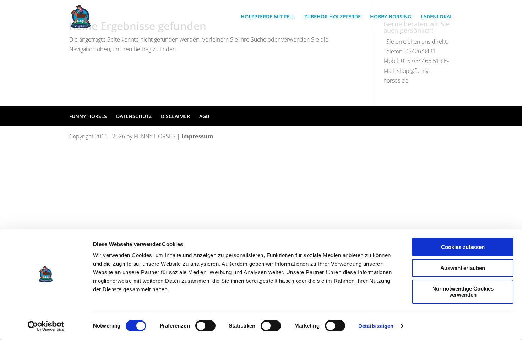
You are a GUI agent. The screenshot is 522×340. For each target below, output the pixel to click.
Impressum (197, 136)
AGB (204, 116)
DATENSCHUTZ (134, 116)
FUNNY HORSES (88, 116)
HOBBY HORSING (390, 17)
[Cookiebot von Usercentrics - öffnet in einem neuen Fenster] (46, 326)
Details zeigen (375, 326)
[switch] (205, 325)
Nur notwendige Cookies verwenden (463, 292)
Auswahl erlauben (462, 268)
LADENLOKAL (436, 17)
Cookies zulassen (463, 247)
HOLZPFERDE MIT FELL (268, 17)
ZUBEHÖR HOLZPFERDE (332, 17)
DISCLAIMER (175, 116)
